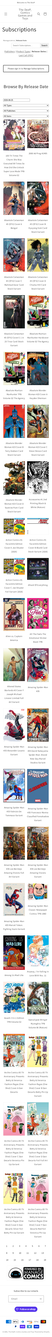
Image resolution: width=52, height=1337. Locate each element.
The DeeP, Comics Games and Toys (21, 1332)
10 (20, 1253)
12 (35, 1253)
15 (15, 1259)
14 (7, 1259)
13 (43, 1253)
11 (28, 1253)
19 (45, 1259)
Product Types (23, 51)
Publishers (9, 51)
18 (37, 1259)
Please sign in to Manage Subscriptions (26, 68)
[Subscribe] (40, 1298)
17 (30, 1259)
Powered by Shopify (42, 1332)
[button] (6, 14)
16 (22, 1259)
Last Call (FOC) (26, 55)
